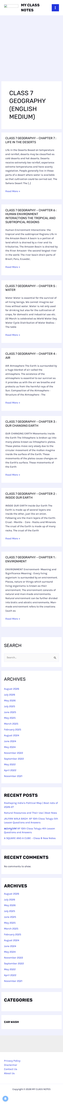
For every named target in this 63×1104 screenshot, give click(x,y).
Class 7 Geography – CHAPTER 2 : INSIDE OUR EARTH (31, 496)
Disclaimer (10, 1064)
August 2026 (11, 688)
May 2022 (10, 764)
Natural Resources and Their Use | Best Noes (30, 812)
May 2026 (10, 700)
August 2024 (11, 735)
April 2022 (10, 770)
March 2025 (11, 723)
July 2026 (9, 694)
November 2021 (13, 776)
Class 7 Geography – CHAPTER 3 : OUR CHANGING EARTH (31, 424)
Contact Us (10, 1069)
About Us (9, 1073)
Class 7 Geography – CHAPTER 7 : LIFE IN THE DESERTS (30, 140)
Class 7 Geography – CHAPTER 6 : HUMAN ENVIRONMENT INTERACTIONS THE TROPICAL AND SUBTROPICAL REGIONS (31, 216)
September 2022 (14, 758)
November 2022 (13, 752)
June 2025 (10, 712)
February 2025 (12, 729)
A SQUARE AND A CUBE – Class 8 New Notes (30, 838)
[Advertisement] (31, 48)
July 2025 (9, 706)
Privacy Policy (12, 1060)
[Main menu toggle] (55, 7)
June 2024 (10, 741)
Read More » (12, 191)
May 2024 (10, 747)
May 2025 (10, 717)
